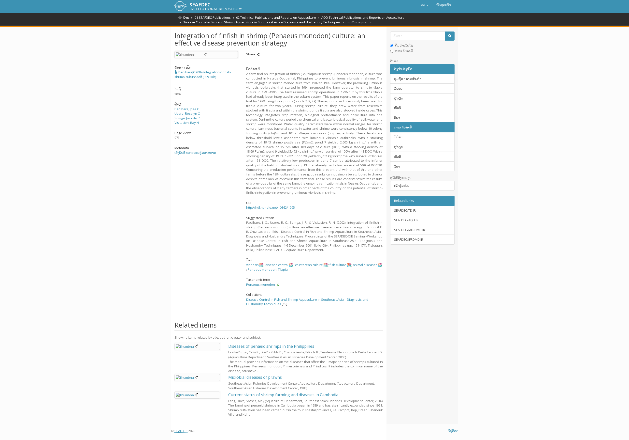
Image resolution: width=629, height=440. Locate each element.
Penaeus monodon (262, 269)
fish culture (337, 265)
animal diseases (365, 265)
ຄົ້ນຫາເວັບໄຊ (404, 45)
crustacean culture (309, 265)
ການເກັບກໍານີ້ (404, 51)
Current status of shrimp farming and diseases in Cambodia (283, 394)
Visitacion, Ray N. (187, 122)
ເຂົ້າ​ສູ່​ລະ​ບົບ (401, 185)
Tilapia (283, 269)
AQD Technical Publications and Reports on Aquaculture (362, 17)
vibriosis (252, 265)
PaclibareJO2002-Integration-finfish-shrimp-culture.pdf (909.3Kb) (202, 74)
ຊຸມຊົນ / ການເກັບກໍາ (407, 79)
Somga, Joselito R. (187, 118)
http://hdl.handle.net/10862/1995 (270, 207)
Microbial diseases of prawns (255, 377)
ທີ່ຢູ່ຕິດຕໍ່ (453, 431)
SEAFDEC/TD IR (405, 210)
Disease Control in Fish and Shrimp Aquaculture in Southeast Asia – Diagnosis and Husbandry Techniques (262, 22)
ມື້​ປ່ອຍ (398, 88)
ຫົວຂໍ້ (397, 108)
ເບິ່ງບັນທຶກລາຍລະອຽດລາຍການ (195, 152)
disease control (276, 265)
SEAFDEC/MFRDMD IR (409, 230)
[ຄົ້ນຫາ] (450, 36)
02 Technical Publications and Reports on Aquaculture (276, 17)
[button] (424, 5)
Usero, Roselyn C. (187, 113)
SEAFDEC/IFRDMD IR (408, 239)
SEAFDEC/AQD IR (406, 220)
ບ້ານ (186, 17)
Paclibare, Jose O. (187, 109)
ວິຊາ (397, 117)
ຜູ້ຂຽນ (398, 98)
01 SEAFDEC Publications (213, 17)
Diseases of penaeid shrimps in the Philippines (271, 346)
